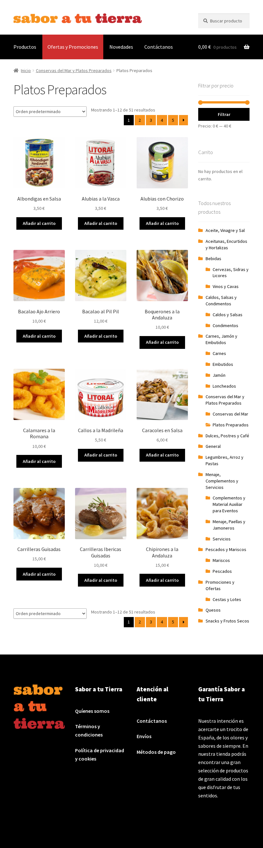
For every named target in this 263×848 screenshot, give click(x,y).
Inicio (26, 70)
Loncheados (224, 386)
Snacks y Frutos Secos (227, 621)
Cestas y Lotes (227, 599)
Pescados (222, 571)
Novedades (121, 47)
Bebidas (213, 258)
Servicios (222, 539)
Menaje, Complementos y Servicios (222, 481)
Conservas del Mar (230, 414)
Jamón (219, 375)
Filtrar (224, 114)
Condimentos (225, 325)
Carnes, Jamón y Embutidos (221, 339)
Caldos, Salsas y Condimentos (221, 300)
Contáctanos (158, 47)
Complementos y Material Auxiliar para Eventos (229, 504)
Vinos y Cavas (226, 286)
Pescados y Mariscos (226, 549)
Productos (24, 47)
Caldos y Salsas (227, 314)
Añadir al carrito (39, 223)
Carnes (219, 353)
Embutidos (223, 364)
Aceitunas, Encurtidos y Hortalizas (226, 244)
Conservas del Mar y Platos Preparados (74, 70)
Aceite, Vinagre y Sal (225, 230)
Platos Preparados (231, 425)
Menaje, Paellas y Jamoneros (229, 525)
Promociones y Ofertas (220, 585)
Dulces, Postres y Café (227, 436)
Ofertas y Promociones (72, 47)
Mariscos (221, 560)
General (213, 446)
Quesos (213, 610)
